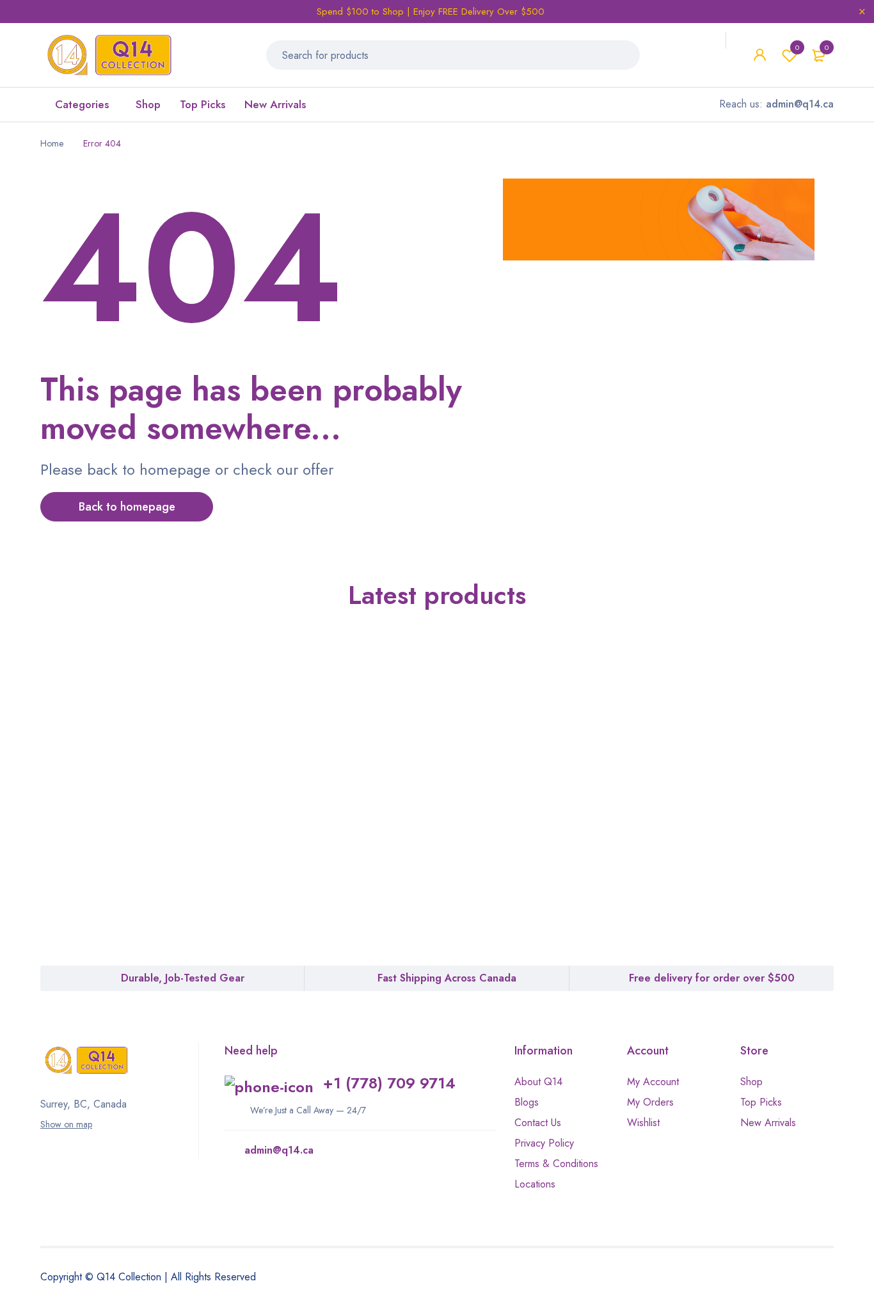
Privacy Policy (544, 1143)
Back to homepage (127, 506)
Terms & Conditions (556, 1163)
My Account (653, 1081)
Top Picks (761, 1102)
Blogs (526, 1102)
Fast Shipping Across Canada (446, 978)
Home (51, 143)
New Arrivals (768, 1122)
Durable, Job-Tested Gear (182, 978)
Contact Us (537, 1122)
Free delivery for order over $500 (712, 978)
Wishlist (797, 47)
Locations (534, 1184)
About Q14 (538, 1081)
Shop (751, 1081)
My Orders (650, 1102)
